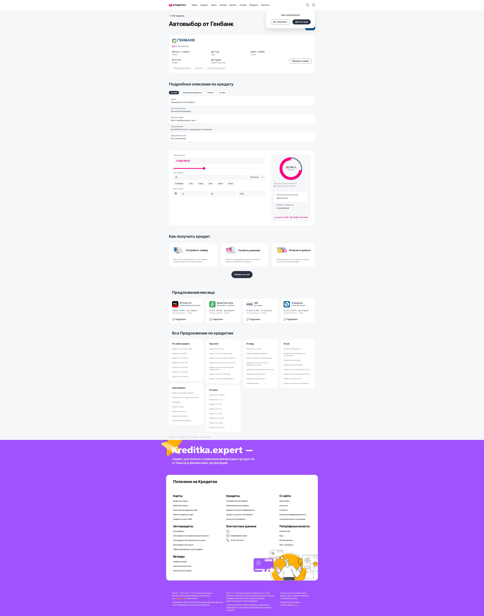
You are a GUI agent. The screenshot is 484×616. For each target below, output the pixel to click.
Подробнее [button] (180, 319)
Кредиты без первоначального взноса (260, 369)
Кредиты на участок (179, 411)
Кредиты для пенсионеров (293, 365)
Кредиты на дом (178, 407)
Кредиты (204, 5)
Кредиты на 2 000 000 (180, 363)
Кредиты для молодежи (292, 360)
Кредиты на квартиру (180, 416)
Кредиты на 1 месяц (216, 418)
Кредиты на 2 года (216, 423)
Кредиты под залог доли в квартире (222, 358)
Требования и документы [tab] (192, 93)
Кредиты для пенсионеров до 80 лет (297, 374)
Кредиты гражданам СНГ (293, 379)
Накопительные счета (182, 566)
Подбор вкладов (180, 562)
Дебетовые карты (180, 506)
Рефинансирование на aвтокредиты (188, 549)
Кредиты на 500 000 (179, 353)
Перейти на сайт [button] (242, 274)
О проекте (283, 510)
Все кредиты (178, 16)
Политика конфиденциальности (292, 515)
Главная (172, 437)
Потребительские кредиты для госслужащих (295, 355)
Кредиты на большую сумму (182, 349)
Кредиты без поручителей (255, 374)
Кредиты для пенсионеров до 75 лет (297, 369)
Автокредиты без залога (183, 545)
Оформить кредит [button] (300, 61)
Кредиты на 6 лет (215, 409)
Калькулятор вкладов (182, 571)
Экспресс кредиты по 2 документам (259, 358)
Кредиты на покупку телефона (183, 393)
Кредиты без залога (216, 349)
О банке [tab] (210, 93)
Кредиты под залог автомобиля (220, 353)
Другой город (301, 22)
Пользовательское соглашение (292, 519)
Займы (194, 5)
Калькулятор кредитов (235, 519)
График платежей (300, 217)
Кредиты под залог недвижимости (221, 379)
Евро (281, 536)
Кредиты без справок (254, 349)
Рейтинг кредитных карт (183, 515)
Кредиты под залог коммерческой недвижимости (221, 368)
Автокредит (176, 402)
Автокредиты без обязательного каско (189, 540)
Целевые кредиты (252, 383)
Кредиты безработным (292, 349)
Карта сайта (284, 501)
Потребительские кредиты (237, 501)
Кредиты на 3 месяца (217, 395)
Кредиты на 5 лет (215, 404)
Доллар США (284, 531)
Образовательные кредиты (182, 421)
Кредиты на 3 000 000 (180, 367)
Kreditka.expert (180, 598)
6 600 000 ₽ (183, 160)
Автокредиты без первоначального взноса (191, 536)
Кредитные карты (180, 501)
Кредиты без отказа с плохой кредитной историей (256, 364)
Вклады (223, 5)
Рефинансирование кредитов (257, 353)
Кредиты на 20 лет (216, 413)
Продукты (254, 5)
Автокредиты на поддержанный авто (185, 397)
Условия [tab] (174, 93)
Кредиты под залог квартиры (219, 374)
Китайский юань (286, 540)
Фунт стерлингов (286, 545)
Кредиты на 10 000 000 (180, 376)
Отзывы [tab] (222, 93)
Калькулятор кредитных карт (185, 510)
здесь (296, 605)
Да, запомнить (280, 22)
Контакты (265, 5)
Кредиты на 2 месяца (217, 427)
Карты (214, 5)
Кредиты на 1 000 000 (180, 358)
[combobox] (257, 177)
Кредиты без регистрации (255, 379)
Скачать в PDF (283, 217)
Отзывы (243, 5)
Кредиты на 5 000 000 (180, 372)
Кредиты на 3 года (216, 400)
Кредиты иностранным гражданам (296, 383)
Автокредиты (194, 437)
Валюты (233, 5)
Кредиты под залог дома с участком (222, 363)
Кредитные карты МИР (182, 519)
